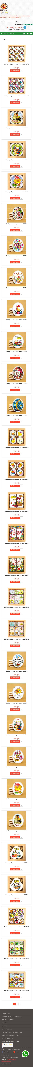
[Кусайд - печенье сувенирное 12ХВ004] (16, 724)
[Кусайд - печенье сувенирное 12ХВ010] (16, 309)
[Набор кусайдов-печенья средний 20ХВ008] (16, 469)
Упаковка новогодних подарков (12, 1032)
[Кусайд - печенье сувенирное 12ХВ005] (16, 692)
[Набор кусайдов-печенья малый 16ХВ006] (16, 852)
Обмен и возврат (7, 1029)
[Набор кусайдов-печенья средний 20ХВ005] (16, 500)
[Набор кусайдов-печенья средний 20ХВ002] (16, 532)
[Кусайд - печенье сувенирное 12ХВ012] (16, 245)
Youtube (18, 1052)
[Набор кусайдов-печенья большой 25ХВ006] (16, 628)
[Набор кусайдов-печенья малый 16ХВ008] (16, 149)
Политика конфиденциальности (12, 1016)
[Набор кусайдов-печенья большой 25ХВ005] (16, 916)
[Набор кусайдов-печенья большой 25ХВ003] (16, 948)
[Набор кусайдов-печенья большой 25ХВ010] (16, 53)
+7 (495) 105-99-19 (15, 27)
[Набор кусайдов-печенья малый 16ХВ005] (16, 884)
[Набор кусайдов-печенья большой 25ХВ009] (16, 85)
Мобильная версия (7, 1038)
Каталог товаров (8, 33)
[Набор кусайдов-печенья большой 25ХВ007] (16, 596)
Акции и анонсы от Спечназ (10, 1035)
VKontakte (6, 1052)
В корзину (16, 70)
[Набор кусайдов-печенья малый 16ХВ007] (16, 181)
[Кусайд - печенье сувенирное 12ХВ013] (16, 213)
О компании (6, 1013)
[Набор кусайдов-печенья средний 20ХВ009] (16, 437)
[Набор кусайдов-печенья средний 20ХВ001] (16, 564)
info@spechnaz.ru (12, 31)
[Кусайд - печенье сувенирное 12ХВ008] (16, 373)
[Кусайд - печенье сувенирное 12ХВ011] (16, 277)
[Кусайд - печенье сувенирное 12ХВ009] (16, 341)
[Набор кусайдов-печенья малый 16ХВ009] (16, 117)
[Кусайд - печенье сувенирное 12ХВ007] (16, 405)
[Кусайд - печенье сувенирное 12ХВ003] (16, 756)
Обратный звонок (22, 31)
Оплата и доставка (7, 1020)
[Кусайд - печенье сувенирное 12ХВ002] (16, 788)
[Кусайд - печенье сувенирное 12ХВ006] (16, 660)
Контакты (5, 1026)
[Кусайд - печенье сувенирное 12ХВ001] (16, 820)
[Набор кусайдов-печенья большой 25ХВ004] (16, 980)
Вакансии (5, 1023)
